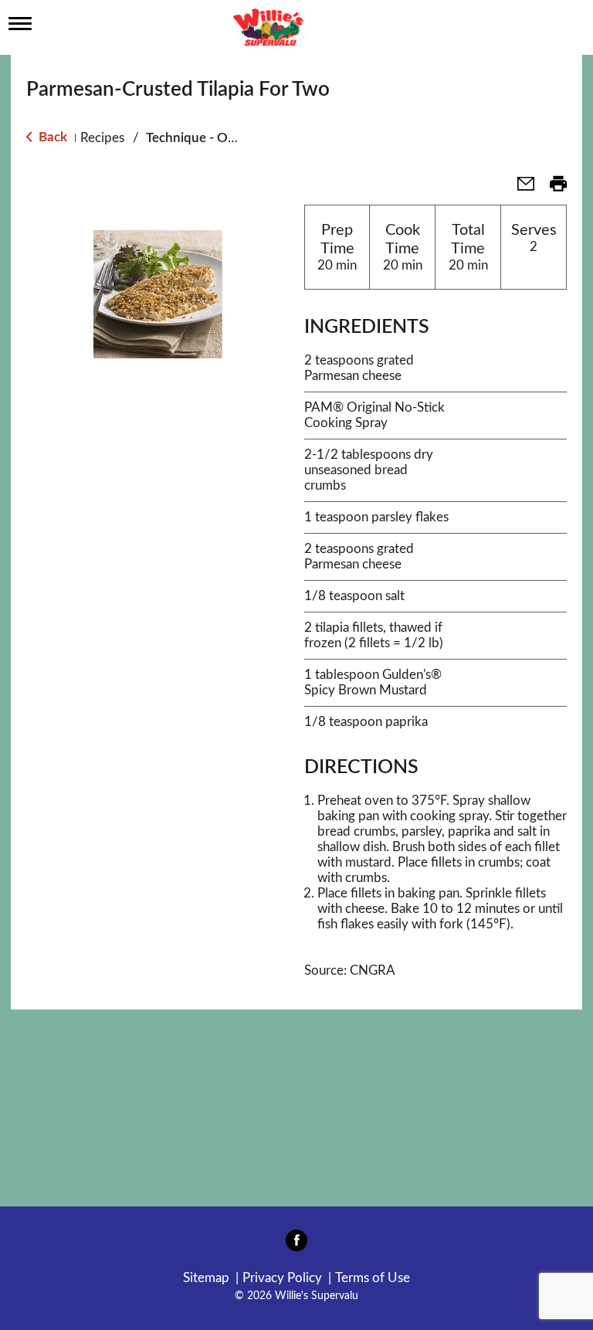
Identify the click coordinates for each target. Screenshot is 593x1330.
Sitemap (206, 1277)
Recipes (102, 137)
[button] (519, 188)
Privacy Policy (282, 1277)
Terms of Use (372, 1277)
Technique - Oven (197, 137)
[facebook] (296, 1245)
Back (51, 137)
